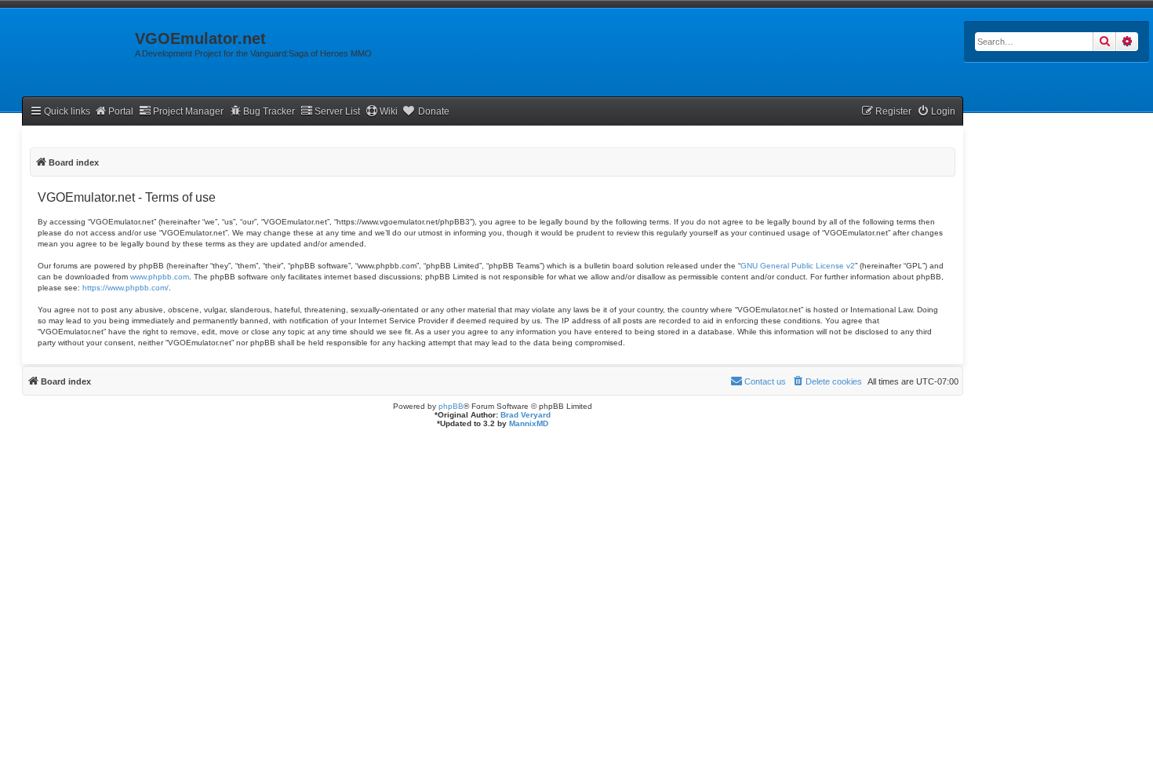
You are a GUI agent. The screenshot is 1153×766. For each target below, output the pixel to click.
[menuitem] (936, 111)
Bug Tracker (269, 111)
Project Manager (188, 111)
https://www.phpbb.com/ (125, 287)
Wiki (389, 111)
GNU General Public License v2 (797, 265)
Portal (120, 111)
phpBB (451, 406)
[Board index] (67, 43)
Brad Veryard (525, 414)
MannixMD (528, 423)
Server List (337, 111)
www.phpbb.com (159, 276)
